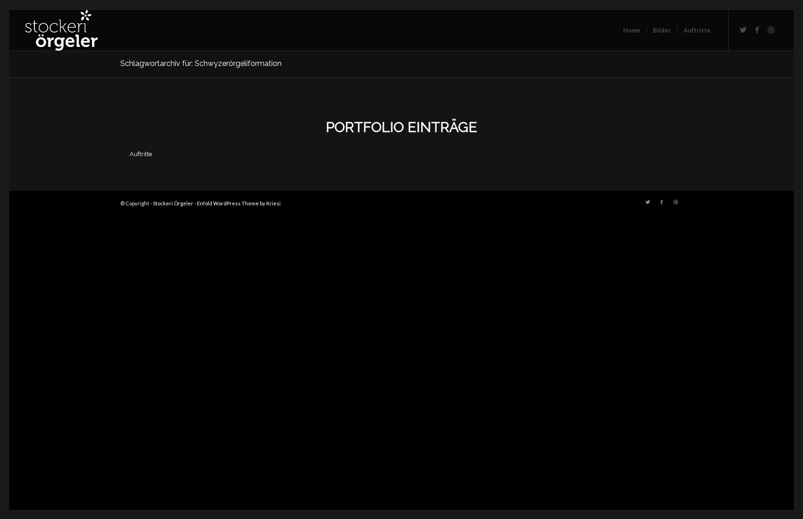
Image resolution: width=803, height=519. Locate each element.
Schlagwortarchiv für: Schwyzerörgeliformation (201, 63)
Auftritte (141, 154)
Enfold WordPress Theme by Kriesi (239, 203)
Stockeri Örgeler (173, 203)
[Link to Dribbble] (771, 30)
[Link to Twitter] (743, 30)
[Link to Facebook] (757, 30)
